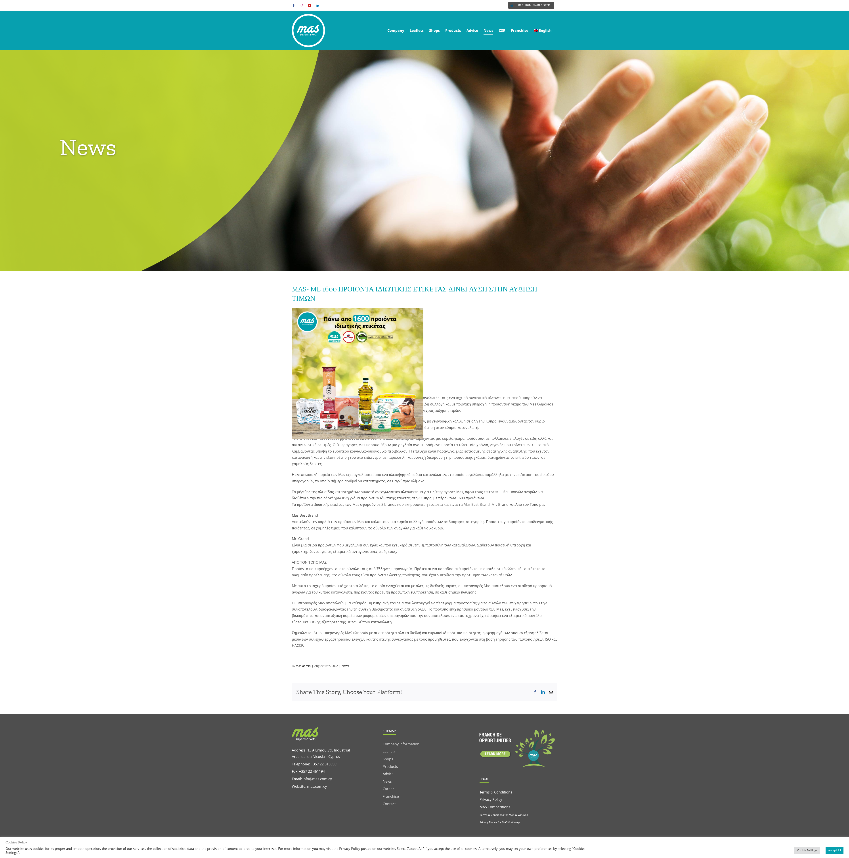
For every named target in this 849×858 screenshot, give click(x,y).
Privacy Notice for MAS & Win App (500, 822)
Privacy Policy (491, 799)
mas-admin (303, 666)
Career (388, 788)
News (345, 666)
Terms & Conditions (496, 792)
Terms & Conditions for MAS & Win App (504, 815)
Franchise (391, 796)
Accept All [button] (834, 850)
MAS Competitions (495, 807)
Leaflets (389, 751)
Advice (388, 773)
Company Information (401, 744)
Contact (389, 803)
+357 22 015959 (324, 764)
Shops (388, 759)
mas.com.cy (317, 786)
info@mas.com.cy (317, 778)
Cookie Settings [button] (807, 850)
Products (390, 766)
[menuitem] (543, 30)
